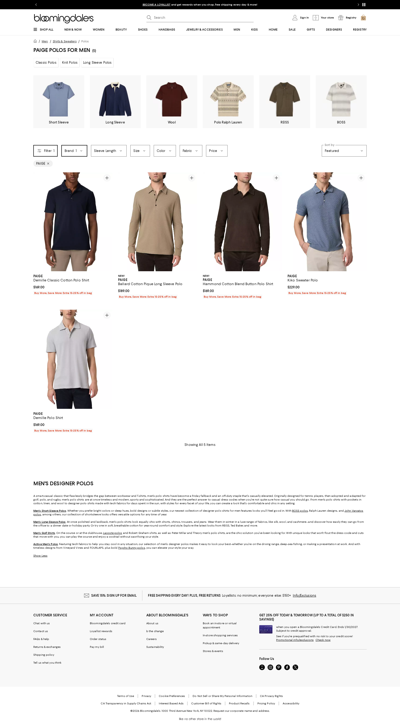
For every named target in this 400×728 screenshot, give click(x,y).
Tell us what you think (47, 662)
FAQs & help (41, 639)
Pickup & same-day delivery (221, 643)
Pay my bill (97, 647)
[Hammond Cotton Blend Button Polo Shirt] (242, 221)
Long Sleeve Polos (97, 62)
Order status (98, 639)
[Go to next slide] (358, 4)
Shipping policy (43, 654)
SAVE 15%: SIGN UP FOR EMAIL (114, 595)
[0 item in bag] (363, 17)
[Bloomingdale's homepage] (36, 42)
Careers (151, 639)
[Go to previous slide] (36, 4)
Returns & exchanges (47, 647)
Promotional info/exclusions (295, 640)
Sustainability (155, 647)
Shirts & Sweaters (65, 41)
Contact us (40, 631)
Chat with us (41, 623)
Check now (323, 640)
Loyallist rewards (101, 631)
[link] (72, 284)
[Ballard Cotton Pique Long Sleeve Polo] (157, 221)
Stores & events (213, 651)
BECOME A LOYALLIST (157, 4)
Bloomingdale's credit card (107, 623)
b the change (155, 631)
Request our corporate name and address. (241, 710)
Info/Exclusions (304, 595)
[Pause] (364, 4)
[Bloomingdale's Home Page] (63, 18)
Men (45, 41)
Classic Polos (46, 62)
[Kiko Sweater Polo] (327, 221)
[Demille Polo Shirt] (72, 359)
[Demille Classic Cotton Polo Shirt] (72, 221)
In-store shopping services (220, 635)
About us (152, 623)
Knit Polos (70, 62)
